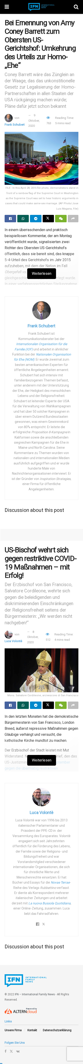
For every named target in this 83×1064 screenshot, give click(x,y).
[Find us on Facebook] (5, 1051)
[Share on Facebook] (10, 218)
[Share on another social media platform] (73, 218)
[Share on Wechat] (61, 218)
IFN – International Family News (35, 994)
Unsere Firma (13, 1030)
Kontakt (32, 1030)
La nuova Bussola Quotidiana (49, 903)
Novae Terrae (60, 882)
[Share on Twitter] (48, 218)
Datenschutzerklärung (57, 1030)
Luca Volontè (13, 641)
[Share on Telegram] (36, 218)
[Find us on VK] (18, 1051)
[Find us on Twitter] (11, 1051)
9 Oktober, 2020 (34, 120)
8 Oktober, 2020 (33, 637)
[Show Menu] (7, 7)
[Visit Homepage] (41, 7)
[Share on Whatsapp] (23, 218)
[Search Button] (76, 7)
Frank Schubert (15, 124)
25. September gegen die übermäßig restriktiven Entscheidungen (37, 768)
